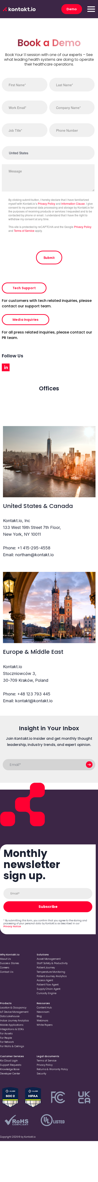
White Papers (45, 1025)
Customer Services (12, 1056)
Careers (4, 967)
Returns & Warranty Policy (52, 1069)
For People (6, 1038)
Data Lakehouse (9, 1016)
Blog (39, 1016)
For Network (7, 1042)
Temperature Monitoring (51, 972)
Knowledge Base (9, 1069)
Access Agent (45, 980)
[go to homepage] (19, 9)
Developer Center (10, 1073)
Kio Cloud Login (9, 1060)
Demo (72, 9)
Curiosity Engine (46, 993)
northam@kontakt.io (34, 554)
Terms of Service (24, 230)
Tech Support (24, 288)
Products (6, 1003)
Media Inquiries (26, 319)
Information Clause (73, 203)
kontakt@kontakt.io (34, 700)
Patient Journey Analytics (52, 976)
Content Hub (44, 1007)
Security (41, 1073)
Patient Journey (46, 967)
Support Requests (10, 1065)
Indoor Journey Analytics (14, 1020)
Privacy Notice (12, 926)
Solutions (43, 954)
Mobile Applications (11, 1025)
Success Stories (9, 963)
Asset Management (48, 959)
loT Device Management (14, 1012)
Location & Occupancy (13, 1007)
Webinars (42, 1020)
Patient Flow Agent (48, 984)
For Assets (6, 1033)
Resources (43, 1003)
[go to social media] (6, 367)
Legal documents (48, 1056)
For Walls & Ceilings (12, 1046)
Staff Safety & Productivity (52, 963)
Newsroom (43, 1012)
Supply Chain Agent (48, 989)
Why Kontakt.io (9, 954)
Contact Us (6, 972)
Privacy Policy (46, 203)
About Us (5, 959)
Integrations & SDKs (12, 1029)
